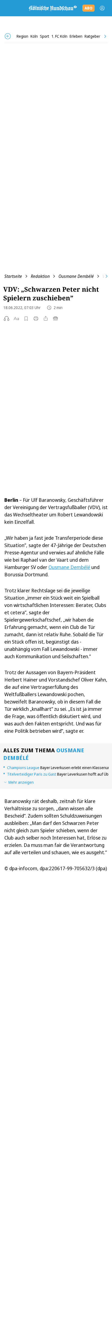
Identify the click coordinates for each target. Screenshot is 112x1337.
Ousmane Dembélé (76, 276)
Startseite (13, 276)
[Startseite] (52, 8)
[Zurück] (7, 36)
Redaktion (40, 276)
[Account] (102, 8)
